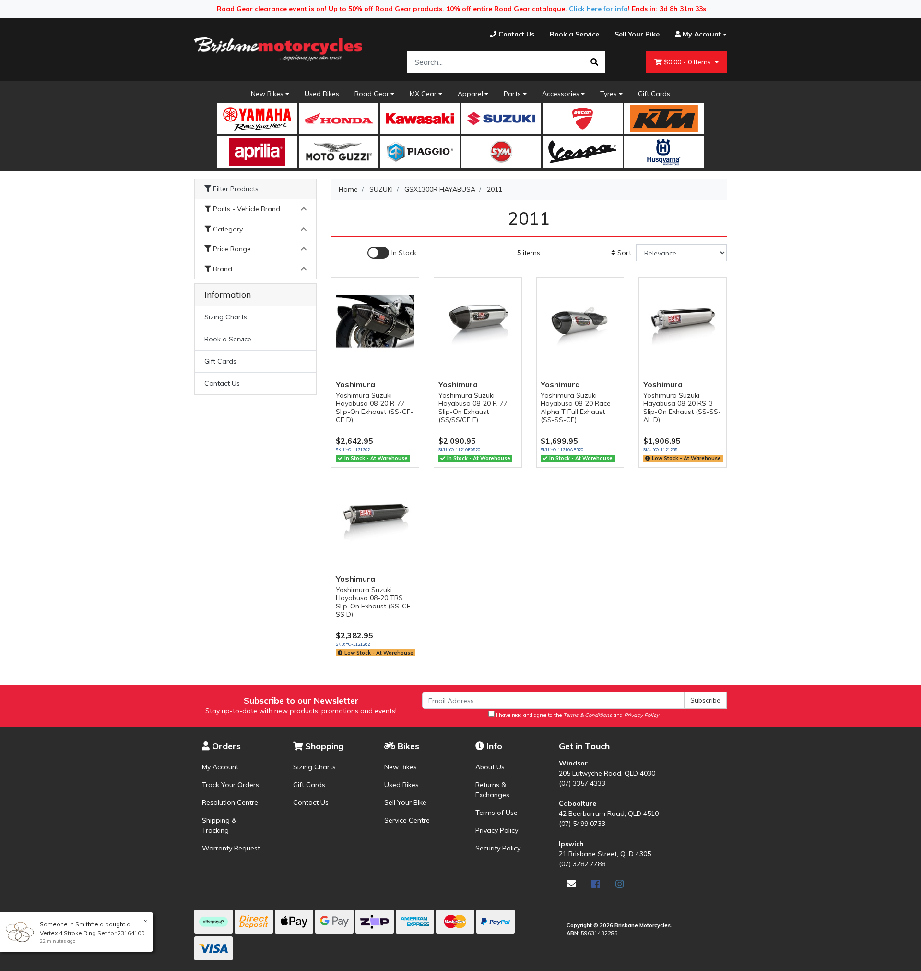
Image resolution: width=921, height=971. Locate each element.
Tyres (608, 93)
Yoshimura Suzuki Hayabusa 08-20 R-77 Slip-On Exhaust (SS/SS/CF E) (473, 407)
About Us (490, 767)
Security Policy (497, 848)
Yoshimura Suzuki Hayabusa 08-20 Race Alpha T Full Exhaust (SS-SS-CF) (576, 407)
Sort (623, 252)
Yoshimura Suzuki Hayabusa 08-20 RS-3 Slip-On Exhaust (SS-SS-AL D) (682, 407)
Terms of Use (496, 812)
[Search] (594, 62)
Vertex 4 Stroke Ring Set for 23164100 (92, 932)
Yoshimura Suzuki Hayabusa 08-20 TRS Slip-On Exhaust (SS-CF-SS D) (374, 601)
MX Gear (423, 93)
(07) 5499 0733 (582, 823)
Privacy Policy (496, 830)
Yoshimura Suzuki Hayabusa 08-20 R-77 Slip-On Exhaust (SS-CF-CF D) (374, 407)
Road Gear (371, 93)
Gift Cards (654, 93)
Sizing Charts (225, 317)
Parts (512, 93)
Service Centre (407, 820)
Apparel (470, 93)
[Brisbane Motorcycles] (278, 49)
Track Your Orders (230, 784)
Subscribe (705, 700)
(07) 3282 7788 (582, 864)
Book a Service (227, 339)
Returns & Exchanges (492, 789)
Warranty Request (231, 848)
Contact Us (222, 383)
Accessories (560, 93)
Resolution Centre (230, 802)
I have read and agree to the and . (578, 715)
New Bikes (267, 93)
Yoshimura (355, 384)
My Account (220, 767)
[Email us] (571, 884)
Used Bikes (322, 93)
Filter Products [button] (235, 189)
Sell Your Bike (405, 802)
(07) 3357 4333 (582, 783)
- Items (688, 62)
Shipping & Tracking (219, 825)
